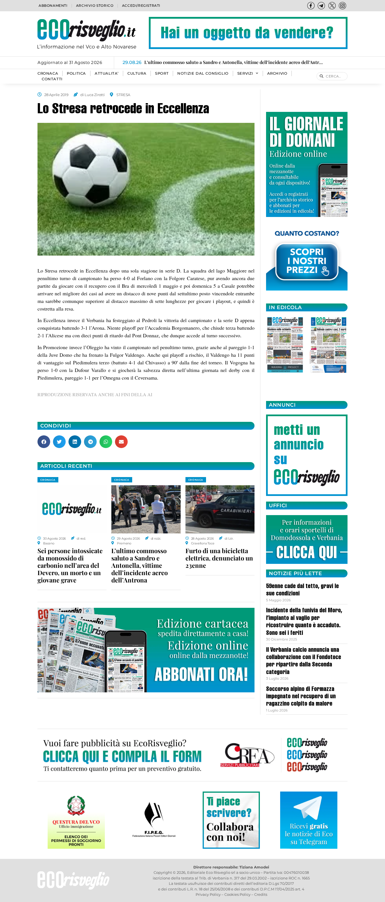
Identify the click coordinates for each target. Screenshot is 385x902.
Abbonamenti (53, 5)
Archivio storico (95, 5)
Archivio (277, 73)
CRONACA (47, 73)
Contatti (52, 79)
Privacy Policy (208, 894)
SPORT (162, 73)
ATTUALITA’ (107, 73)
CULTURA (136, 73)
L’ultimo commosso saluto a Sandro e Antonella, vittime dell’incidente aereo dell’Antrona (139, 565)
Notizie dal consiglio (203, 73)
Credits (260, 894)
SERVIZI (245, 73)
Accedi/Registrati (141, 5)
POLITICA (76, 73)
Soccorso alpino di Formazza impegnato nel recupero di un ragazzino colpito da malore (301, 697)
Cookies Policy (237, 894)
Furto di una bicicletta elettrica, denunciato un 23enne (219, 557)
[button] (43, 441)
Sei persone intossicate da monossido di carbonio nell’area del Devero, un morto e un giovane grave (70, 565)
